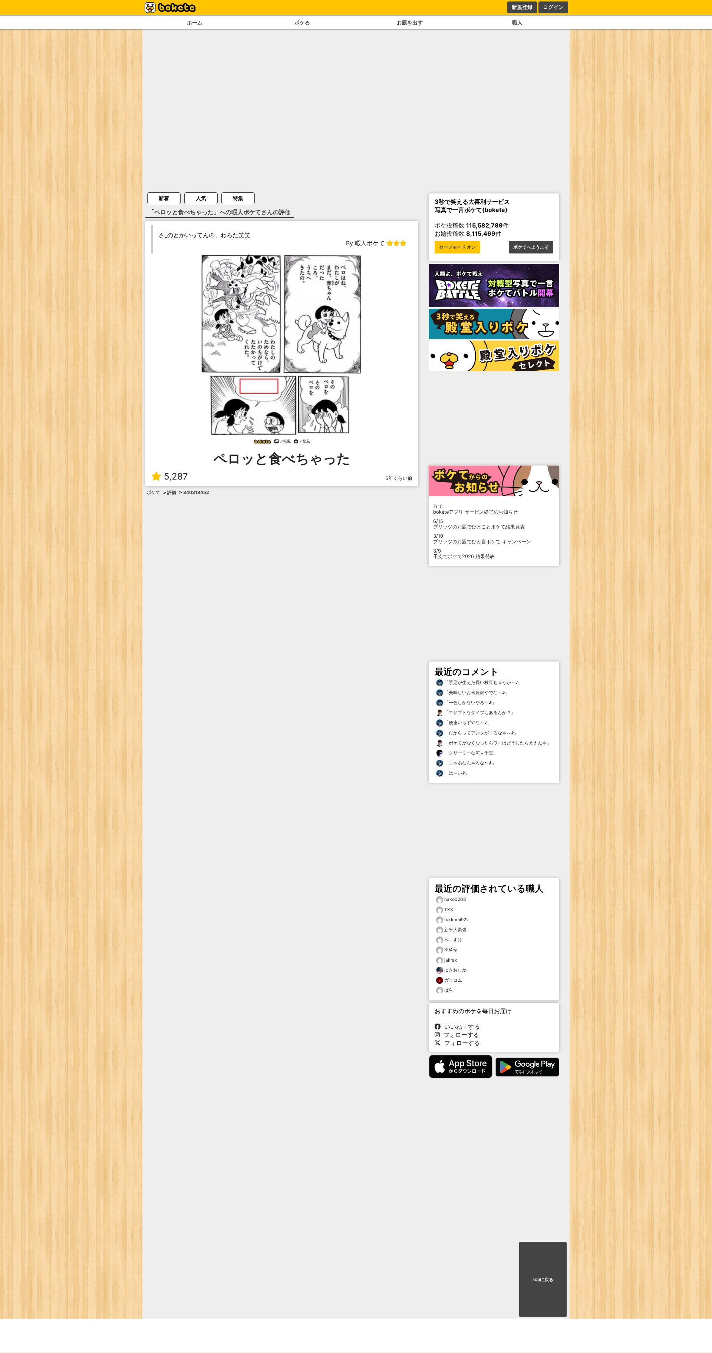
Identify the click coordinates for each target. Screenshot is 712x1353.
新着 (164, 198)
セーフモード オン (457, 247)
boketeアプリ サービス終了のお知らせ (475, 509)
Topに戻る (543, 1279)
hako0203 (455, 899)
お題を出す (410, 22)
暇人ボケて (370, 243)
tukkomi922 (456, 919)
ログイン (553, 7)
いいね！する (460, 1026)
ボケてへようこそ (531, 247)
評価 (171, 492)
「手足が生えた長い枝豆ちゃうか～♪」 (483, 682)
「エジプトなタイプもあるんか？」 (479, 712)
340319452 (196, 492)
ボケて (153, 492)
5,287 (176, 476)
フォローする (459, 1034)
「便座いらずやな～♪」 (467, 722)
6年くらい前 (398, 478)
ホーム (194, 22)
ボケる (302, 22)
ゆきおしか (455, 970)
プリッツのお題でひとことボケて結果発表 (479, 524)
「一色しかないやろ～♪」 (469, 702)
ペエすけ (453, 939)
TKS (448, 909)
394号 (450, 949)
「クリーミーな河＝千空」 (470, 753)
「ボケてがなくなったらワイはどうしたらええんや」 (497, 743)
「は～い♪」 (456, 773)
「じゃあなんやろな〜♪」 (469, 763)
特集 (238, 198)
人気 (201, 198)
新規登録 (522, 7)
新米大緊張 (455, 929)
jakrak (450, 960)
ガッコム (453, 980)
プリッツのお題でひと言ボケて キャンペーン (482, 538)
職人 (517, 22)
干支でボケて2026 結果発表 (464, 553)
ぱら (448, 990)
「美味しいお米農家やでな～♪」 (476, 692)
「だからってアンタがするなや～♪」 (480, 733)
